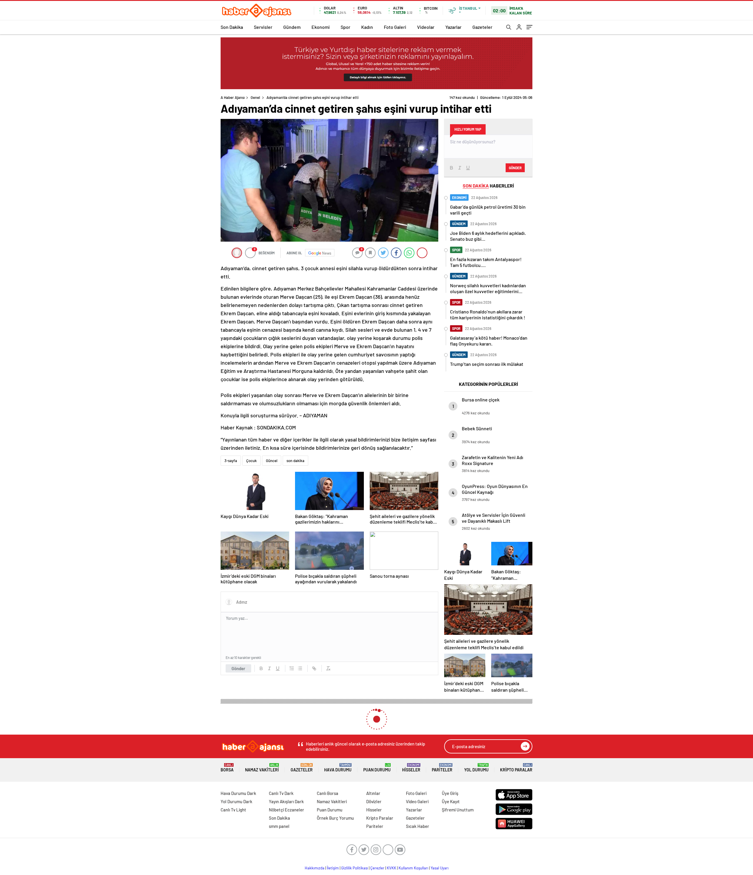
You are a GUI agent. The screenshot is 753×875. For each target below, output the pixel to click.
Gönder (238, 668)
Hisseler (411, 767)
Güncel (271, 460)
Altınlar (373, 793)
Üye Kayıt (451, 801)
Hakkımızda (314, 868)
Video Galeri (417, 801)
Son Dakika (232, 27)
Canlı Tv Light (233, 809)
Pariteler (442, 767)
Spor (345, 27)
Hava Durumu (337, 767)
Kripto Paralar (516, 767)
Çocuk (251, 460)
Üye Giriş (450, 793)
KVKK (391, 868)
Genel (255, 97)
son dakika (295, 460)
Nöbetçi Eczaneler (286, 809)
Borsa (227, 767)
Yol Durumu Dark (236, 801)
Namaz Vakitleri (262, 767)
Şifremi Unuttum (458, 809)
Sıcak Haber (417, 826)
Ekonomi (320, 27)
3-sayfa (230, 460)
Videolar (425, 27)
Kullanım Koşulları (413, 868)
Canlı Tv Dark (281, 793)
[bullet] (300, 668)
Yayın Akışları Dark (286, 801)
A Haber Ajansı (233, 97)
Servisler (263, 27)
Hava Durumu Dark (238, 793)
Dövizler (374, 801)
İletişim (333, 868)
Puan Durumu (377, 767)
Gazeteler (482, 27)
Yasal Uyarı (440, 868)
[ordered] (292, 668)
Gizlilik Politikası (354, 868)
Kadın (367, 27)
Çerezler (377, 868)
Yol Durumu (476, 767)
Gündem (292, 27)
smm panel (279, 826)
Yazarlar (453, 27)
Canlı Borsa (327, 793)
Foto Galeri (395, 27)
